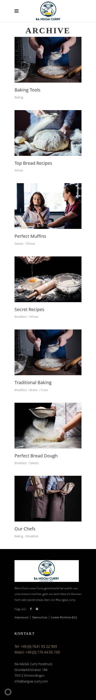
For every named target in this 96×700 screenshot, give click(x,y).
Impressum (22, 617)
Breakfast (21, 317)
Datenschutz (39, 617)
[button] (8, 692)
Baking (19, 97)
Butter (34, 390)
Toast (44, 390)
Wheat (19, 170)
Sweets (19, 244)
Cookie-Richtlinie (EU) (64, 617)
